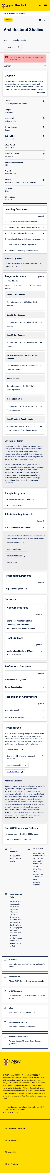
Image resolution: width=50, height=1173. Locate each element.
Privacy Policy (13, 1140)
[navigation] (15, 505)
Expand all (40, 216)
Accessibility (12, 1152)
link (17, 266)
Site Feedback (13, 1164)
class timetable (25, 459)
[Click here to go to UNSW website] (7, 6)
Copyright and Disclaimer (17, 1128)
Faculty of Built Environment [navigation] (18, 104)
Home (4, 13)
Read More (41, 93)
